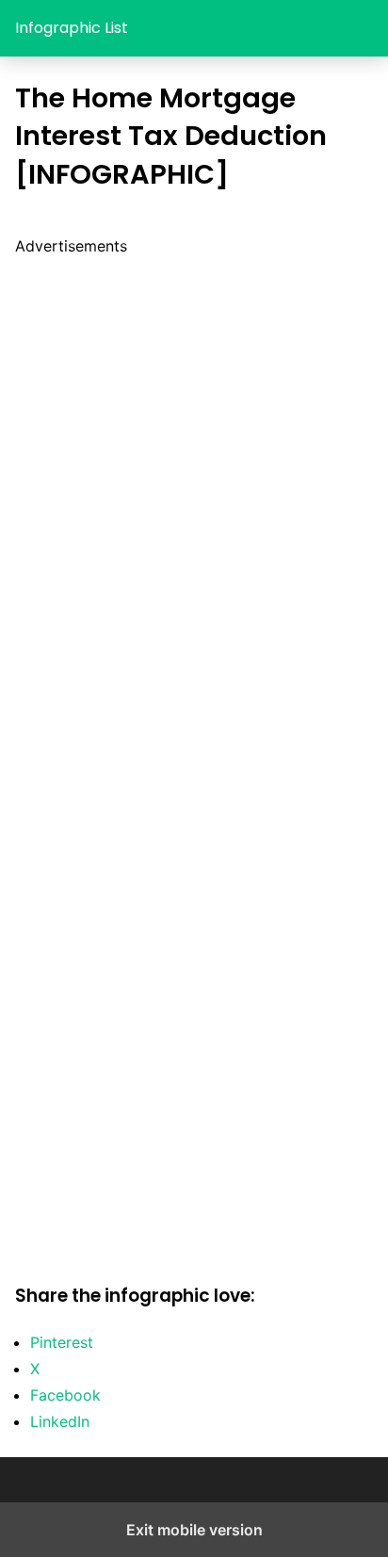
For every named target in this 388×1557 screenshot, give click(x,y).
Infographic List (71, 28)
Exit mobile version (194, 1529)
